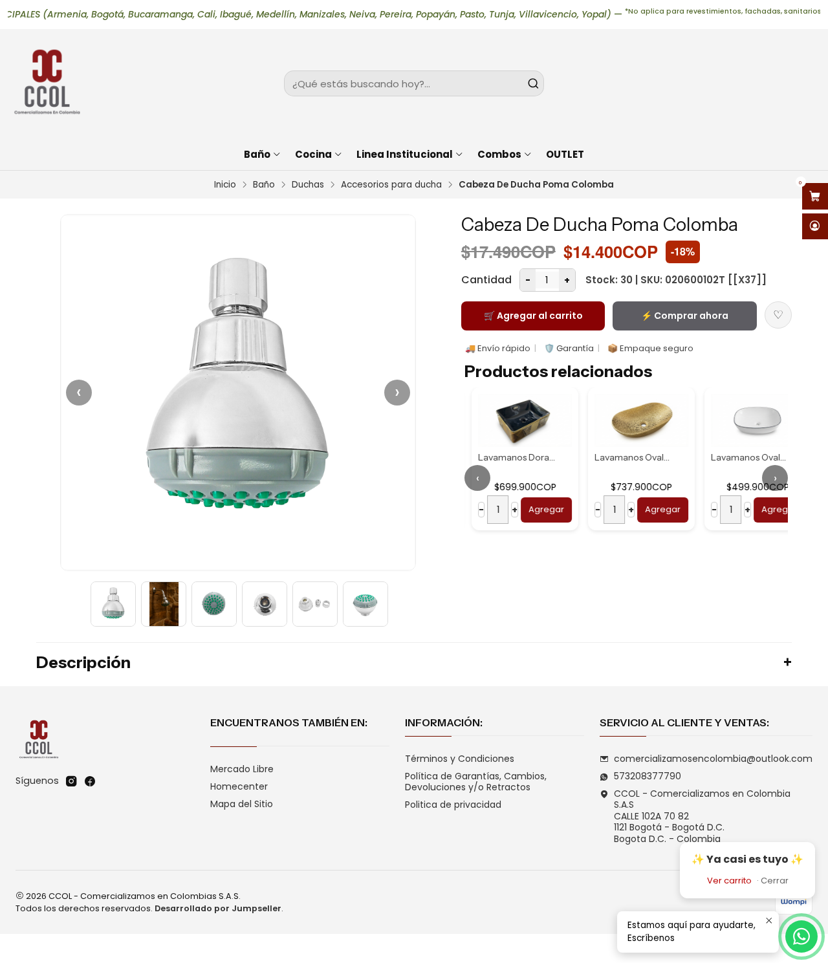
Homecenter (239, 786)
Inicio (225, 184)
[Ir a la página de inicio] (46, 83)
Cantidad (486, 279)
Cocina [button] (313, 154)
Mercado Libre (242, 769)
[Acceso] (815, 226)
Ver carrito (729, 880)
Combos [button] (499, 154)
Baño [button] (257, 154)
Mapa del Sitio (241, 803)
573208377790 (647, 776)
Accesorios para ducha (391, 184)
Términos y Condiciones (459, 758)
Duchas (308, 184)
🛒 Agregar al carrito (533, 315)
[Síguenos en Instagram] (71, 781)
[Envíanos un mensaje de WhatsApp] (801, 936)
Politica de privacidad (453, 804)
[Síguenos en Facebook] (89, 781)
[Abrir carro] (815, 196)
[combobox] (414, 83)
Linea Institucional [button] (404, 154)
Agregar (539, 509)
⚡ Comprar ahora (684, 315)
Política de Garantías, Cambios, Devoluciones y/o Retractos (476, 782)
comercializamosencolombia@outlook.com (713, 758)
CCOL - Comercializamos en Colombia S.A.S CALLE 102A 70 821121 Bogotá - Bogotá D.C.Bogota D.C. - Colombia (702, 816)
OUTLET (565, 154)
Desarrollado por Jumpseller (218, 908)
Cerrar (775, 880)
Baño (264, 184)
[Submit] (533, 83)
